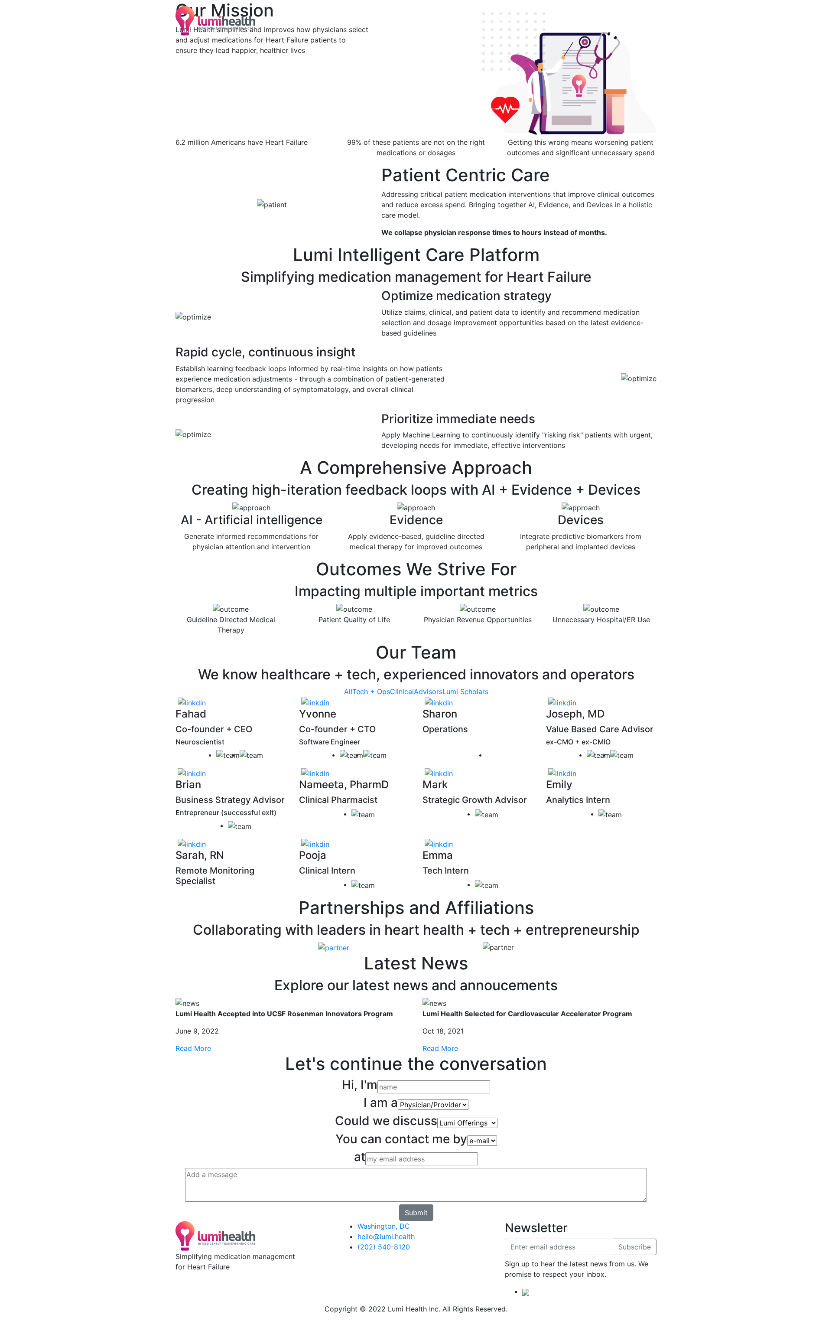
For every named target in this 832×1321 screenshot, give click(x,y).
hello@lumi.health (386, 1236)
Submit (416, 1212)
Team (416, 20)
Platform (306, 20)
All (348, 691)
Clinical (402, 691)
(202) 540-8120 (384, 1247)
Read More (193, 1048)
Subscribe (634, 1247)
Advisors (428, 691)
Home (276, 20)
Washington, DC (384, 1226)
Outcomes (383, 20)
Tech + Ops (371, 691)
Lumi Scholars (465, 691)
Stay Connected (458, 20)
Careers (504, 20)
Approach (344, 20)
